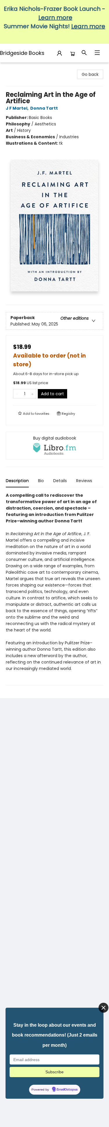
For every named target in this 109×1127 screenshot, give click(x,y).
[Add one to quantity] (32, 394)
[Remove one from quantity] (17, 394)
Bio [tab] (41, 481)
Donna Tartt (44, 108)
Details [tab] (60, 481)
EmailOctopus (67, 1089)
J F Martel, (17, 108)
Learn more (55, 17)
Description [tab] (17, 481)
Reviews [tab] (84, 481)
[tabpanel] (54, 588)
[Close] (103, 1008)
